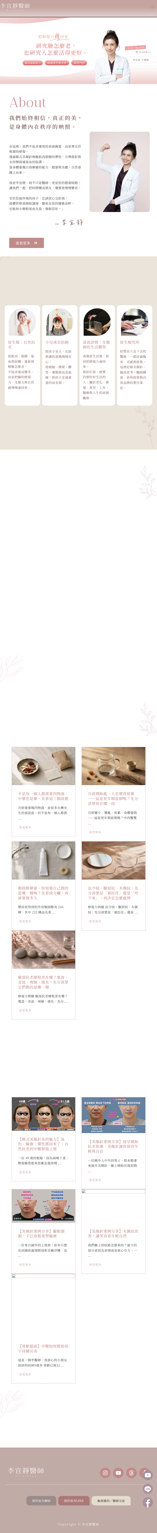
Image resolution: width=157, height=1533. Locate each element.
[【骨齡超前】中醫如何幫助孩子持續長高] (43, 1305)
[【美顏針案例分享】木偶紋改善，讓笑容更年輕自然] (113, 1205)
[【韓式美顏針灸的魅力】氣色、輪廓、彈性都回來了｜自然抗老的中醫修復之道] (43, 1113)
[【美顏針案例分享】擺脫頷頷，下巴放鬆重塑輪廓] (43, 1205)
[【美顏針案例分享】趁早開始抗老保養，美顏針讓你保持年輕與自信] (113, 1114)
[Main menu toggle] (152, 7)
